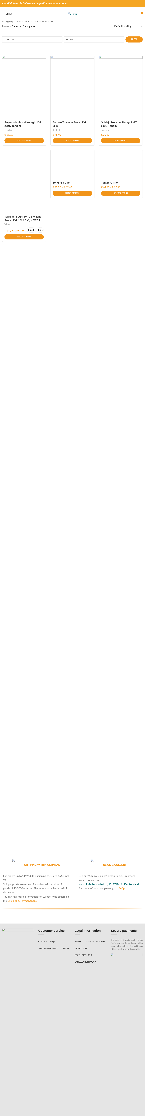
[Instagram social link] (137, 3)
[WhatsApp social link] (141, 3)
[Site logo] (72, 14)
